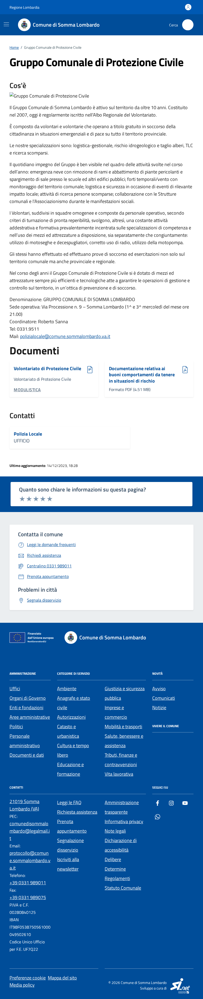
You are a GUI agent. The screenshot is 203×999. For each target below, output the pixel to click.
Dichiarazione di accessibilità (121, 845)
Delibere (113, 859)
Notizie (159, 707)
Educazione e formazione (70, 769)
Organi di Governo (28, 698)
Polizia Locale (28, 434)
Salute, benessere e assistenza (124, 740)
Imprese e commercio (116, 712)
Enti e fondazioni (26, 707)
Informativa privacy (124, 821)
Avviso (159, 688)
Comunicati (163, 698)
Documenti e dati (27, 755)
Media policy (22, 984)
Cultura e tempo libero (73, 750)
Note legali (115, 830)
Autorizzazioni (71, 717)
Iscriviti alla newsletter (68, 864)
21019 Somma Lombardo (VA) (24, 805)
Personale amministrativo (25, 740)
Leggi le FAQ (69, 802)
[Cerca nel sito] (187, 25)
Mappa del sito (62, 977)
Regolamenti (117, 878)
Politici (16, 726)
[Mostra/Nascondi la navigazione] (6, 24)
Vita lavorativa (119, 774)
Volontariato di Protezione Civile (47, 368)
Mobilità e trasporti (123, 726)
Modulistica (27, 390)
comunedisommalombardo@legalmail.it (30, 831)
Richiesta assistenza (77, 811)
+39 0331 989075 (28, 897)
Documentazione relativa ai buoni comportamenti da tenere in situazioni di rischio (142, 374)
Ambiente (66, 688)
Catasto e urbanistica (68, 731)
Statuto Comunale (123, 887)
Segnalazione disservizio (70, 845)
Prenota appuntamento (72, 826)
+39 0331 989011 (28, 882)
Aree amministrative (30, 717)
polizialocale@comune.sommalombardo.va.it (65, 336)
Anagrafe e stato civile (73, 702)
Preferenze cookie (28, 977)
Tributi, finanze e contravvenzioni (121, 759)
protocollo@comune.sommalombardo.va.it (30, 860)
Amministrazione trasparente (122, 807)
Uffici (15, 688)
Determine (115, 868)
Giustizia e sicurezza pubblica (125, 693)
